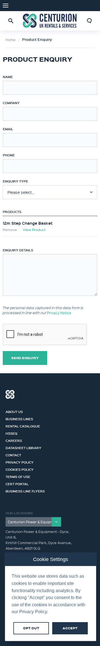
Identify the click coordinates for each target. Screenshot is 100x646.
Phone (9, 155)
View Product (34, 229)
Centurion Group (10, 394)
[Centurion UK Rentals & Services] (50, 21)
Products (12, 211)
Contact (13, 454)
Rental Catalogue (23, 425)
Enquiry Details (18, 250)
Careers (14, 440)
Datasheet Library (23, 447)
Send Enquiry (25, 357)
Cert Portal (17, 483)
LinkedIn (91, 5)
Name (8, 76)
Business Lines (19, 418)
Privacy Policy (20, 461)
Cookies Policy (20, 468)
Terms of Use (18, 476)
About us (14, 411)
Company (11, 103)
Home (11, 39)
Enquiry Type (15, 181)
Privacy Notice (59, 312)
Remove (10, 229)
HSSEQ (11, 432)
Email (8, 129)
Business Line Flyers (25, 490)
